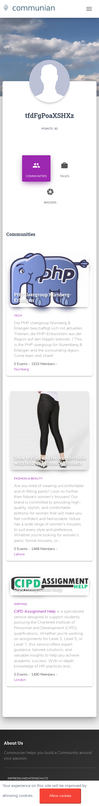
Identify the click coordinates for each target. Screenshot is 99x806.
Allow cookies (60, 795)
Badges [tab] (50, 196)
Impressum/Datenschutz (28, 778)
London (20, 679)
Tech (18, 316)
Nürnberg (21, 369)
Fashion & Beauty (28, 478)
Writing (20, 604)
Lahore (19, 554)
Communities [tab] (36, 170)
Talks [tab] (64, 170)
